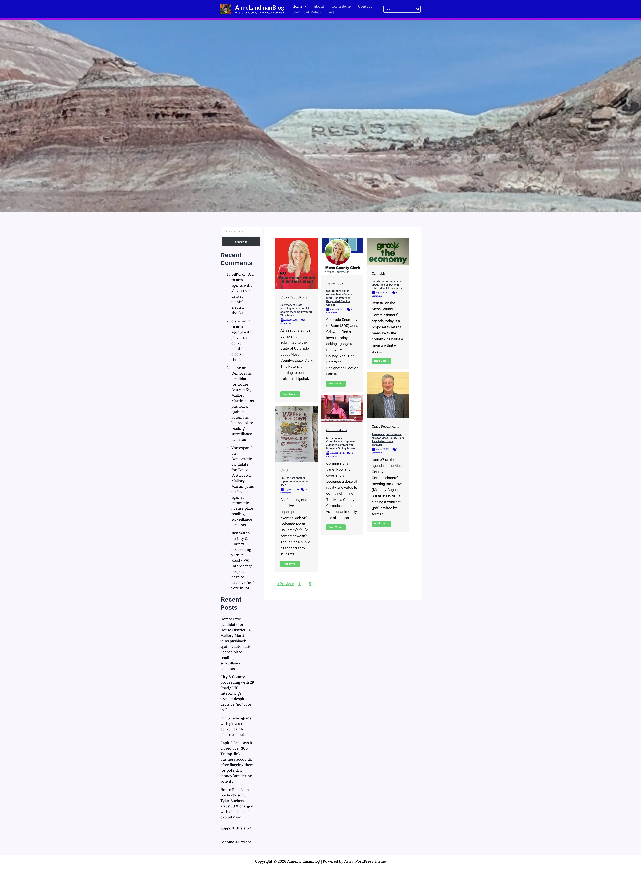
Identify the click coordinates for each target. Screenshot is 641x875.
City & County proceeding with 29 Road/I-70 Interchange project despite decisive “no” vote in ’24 (237, 693)
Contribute (341, 6)
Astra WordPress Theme (365, 861)
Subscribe (241, 241)
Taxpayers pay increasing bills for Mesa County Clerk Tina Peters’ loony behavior (388, 439)
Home (297, 6)
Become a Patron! (235, 842)
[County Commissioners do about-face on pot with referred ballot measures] (388, 251)
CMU (284, 470)
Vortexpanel (241, 447)
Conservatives (336, 430)
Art (331, 12)
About (319, 6)
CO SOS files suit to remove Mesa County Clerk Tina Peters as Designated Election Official (339, 297)
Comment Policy (306, 12)
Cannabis (378, 273)
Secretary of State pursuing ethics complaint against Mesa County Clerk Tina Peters (296, 310)
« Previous (285, 584)
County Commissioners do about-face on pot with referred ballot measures (387, 285)
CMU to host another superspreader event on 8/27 (294, 481)
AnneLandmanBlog (259, 7)
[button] (304, 6)
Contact (365, 6)
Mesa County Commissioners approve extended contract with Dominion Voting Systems (341, 443)
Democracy (334, 283)
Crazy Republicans (294, 297)
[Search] (418, 9)
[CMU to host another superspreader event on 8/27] (296, 433)
